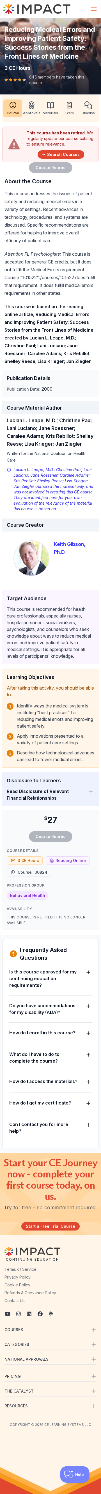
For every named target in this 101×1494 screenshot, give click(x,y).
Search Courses (63, 154)
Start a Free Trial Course (50, 1226)
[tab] (12, 108)
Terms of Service (20, 1269)
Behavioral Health (27, 895)
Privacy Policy (17, 1277)
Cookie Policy (17, 1284)
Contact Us (14, 1300)
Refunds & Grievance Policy (30, 1292)
